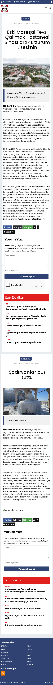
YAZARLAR (7, 2)
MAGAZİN (4, 655)
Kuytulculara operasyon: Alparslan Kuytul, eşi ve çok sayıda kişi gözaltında (26, 317)
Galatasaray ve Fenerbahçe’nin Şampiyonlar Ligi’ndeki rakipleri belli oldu (26, 307)
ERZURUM (25, 358)
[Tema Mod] (50, 8)
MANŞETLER (34, 2)
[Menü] (46, 8)
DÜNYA (29, 649)
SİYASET (30, 652)
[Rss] (3, 673)
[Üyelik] (51, 2)
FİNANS (29, 658)
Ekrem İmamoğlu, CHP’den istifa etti (23, 325)
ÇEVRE (29, 655)
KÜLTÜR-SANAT (7, 661)
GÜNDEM (4, 652)
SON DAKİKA (20, 2)
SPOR (3, 649)
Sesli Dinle (10, 232)
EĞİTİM (26, 18)
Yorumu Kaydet (26, 276)
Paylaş (8, 227)
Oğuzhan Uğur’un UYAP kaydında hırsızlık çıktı (26, 334)
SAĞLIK (29, 661)
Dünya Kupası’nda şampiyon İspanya (24, 342)
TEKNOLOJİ (5, 658)
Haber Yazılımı (47, 682)
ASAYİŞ (30, 646)
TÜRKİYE (30, 664)
